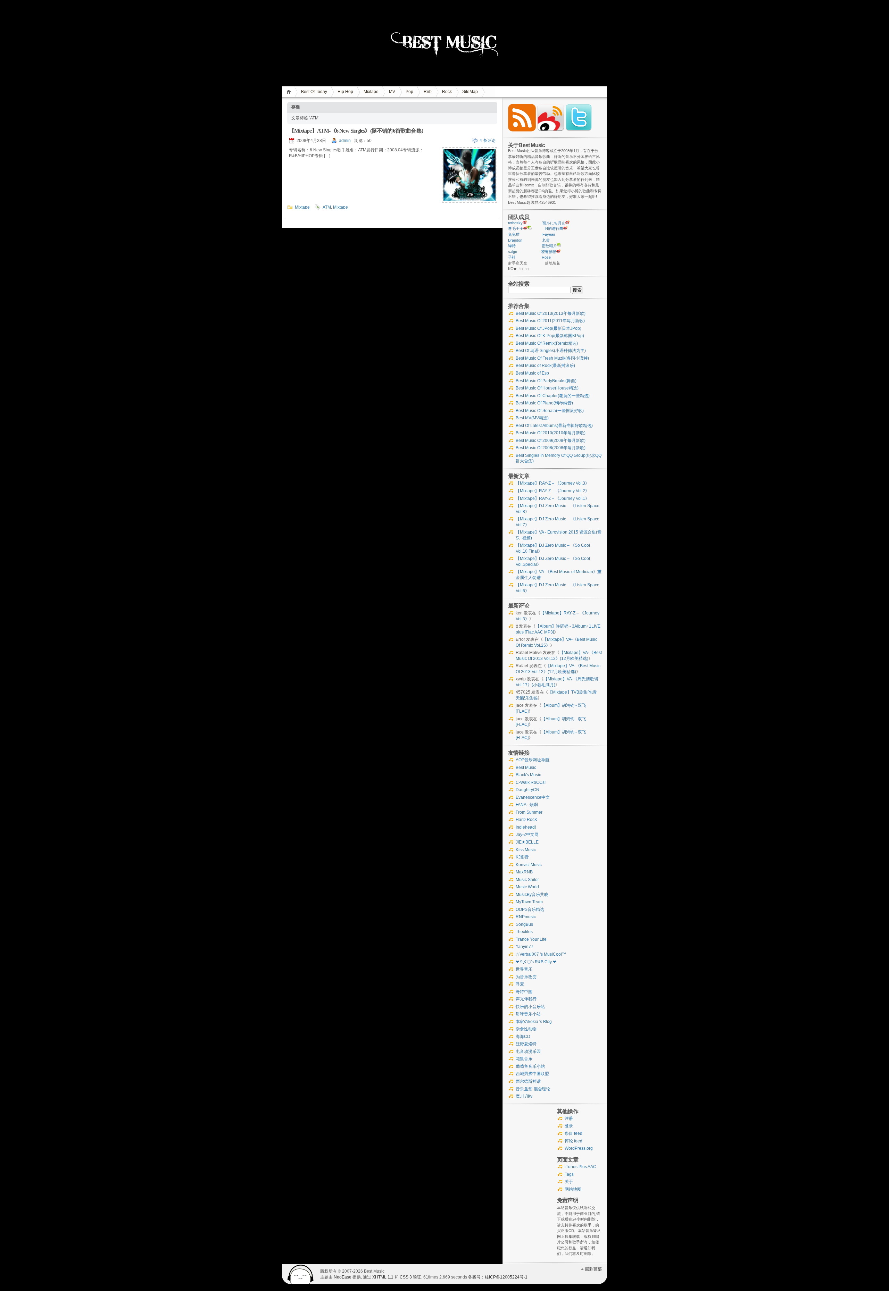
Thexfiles (524, 931)
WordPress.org (579, 1148)
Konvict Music (529, 864)
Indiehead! (526, 827)
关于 (569, 1181)
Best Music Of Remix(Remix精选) (547, 343)
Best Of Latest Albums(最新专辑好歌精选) (554, 425)
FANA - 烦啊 (527, 804)
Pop (409, 91)
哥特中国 (524, 991)
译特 (512, 246)
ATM (327, 207)
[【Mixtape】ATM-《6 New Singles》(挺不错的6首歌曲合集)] (469, 201)
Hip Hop (345, 91)
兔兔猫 (514, 234)
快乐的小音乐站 (530, 1006)
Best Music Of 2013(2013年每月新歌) (550, 313)
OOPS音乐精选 (530, 909)
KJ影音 (522, 857)
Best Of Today (314, 91)
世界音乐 (524, 969)
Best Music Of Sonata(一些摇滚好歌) (550, 410)
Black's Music (528, 774)
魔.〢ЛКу (524, 1096)
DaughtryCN (527, 789)
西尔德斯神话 (528, 1081)
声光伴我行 (526, 999)
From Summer (529, 812)
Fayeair (548, 234)
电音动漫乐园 (528, 1051)
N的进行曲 (554, 228)
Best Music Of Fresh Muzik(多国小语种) (552, 358)
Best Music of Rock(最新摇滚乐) (545, 365)
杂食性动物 (526, 1028)
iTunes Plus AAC (580, 1166)
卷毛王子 (515, 228)
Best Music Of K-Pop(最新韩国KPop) (550, 335)
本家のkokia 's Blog (534, 1021)
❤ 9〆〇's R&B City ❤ (536, 961)
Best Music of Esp (532, 373)
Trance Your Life (531, 939)
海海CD (523, 1036)
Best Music (526, 767)
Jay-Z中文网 (527, 834)
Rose (546, 257)
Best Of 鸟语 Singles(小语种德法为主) (551, 350)
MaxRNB (524, 872)
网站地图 (573, 1189)
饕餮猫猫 (548, 252)
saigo (512, 252)
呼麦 (520, 984)
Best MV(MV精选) (532, 418)
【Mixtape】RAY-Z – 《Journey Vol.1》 (552, 498)
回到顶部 (593, 1269)
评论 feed (573, 1141)
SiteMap (470, 91)
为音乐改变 (526, 976)
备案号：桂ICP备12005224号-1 (497, 1277)
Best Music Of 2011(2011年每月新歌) (550, 320)
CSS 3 (406, 1277)
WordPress (301, 1274)
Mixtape (371, 91)
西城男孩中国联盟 (532, 1073)
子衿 (512, 257)
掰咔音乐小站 (528, 1014)
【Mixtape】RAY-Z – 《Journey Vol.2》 (552, 490)
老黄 (546, 240)
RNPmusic (526, 916)
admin (345, 140)
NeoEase (342, 1277)
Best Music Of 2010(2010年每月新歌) (550, 432)
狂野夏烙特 (526, 1043)
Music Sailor (527, 879)
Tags (569, 1174)
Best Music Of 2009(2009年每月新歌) (550, 440)
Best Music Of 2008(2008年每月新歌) (550, 447)
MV (392, 91)
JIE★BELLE (527, 842)
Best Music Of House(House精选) (547, 388)
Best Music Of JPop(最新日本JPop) (548, 328)
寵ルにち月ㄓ (553, 223)
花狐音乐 (524, 1058)
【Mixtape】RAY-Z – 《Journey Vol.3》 (552, 483)
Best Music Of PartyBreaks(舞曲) (546, 380)
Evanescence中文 (533, 797)
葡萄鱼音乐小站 (530, 1066)
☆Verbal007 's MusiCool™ (541, 954)
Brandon (515, 240)
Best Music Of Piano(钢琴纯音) (544, 403)
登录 (569, 1126)
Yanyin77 (524, 946)
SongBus (524, 924)
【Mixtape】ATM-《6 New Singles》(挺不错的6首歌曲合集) (356, 131)
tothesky (515, 223)
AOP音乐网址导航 (532, 759)
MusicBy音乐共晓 (532, 894)
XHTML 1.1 (382, 1277)
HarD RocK (526, 819)
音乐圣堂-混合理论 (533, 1089)
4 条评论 (488, 140)
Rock (447, 91)
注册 (569, 1118)
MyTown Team (529, 901)
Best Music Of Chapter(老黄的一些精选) (553, 395)
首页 (290, 91)
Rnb (428, 91)
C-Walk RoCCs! (531, 782)
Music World (527, 887)
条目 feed (573, 1133)
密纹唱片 (549, 246)
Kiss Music (526, 849)
